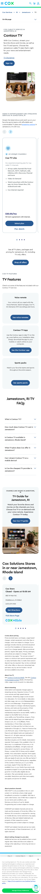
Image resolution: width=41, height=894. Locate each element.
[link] (2, 3)
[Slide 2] (19, 239)
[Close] (38, 859)
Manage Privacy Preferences (20, 890)
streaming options (28, 124)
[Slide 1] (17, 239)
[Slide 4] (24, 239)
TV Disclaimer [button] (9, 58)
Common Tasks (20, 856)
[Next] (11, 132)
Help (30, 856)
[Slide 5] (25, 628)
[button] (30, 3)
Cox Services (7, 12)
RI (17, 12)
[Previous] (4, 132)
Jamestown (26, 12)
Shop (9, 856)
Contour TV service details (16, 677)
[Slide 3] (21, 239)
